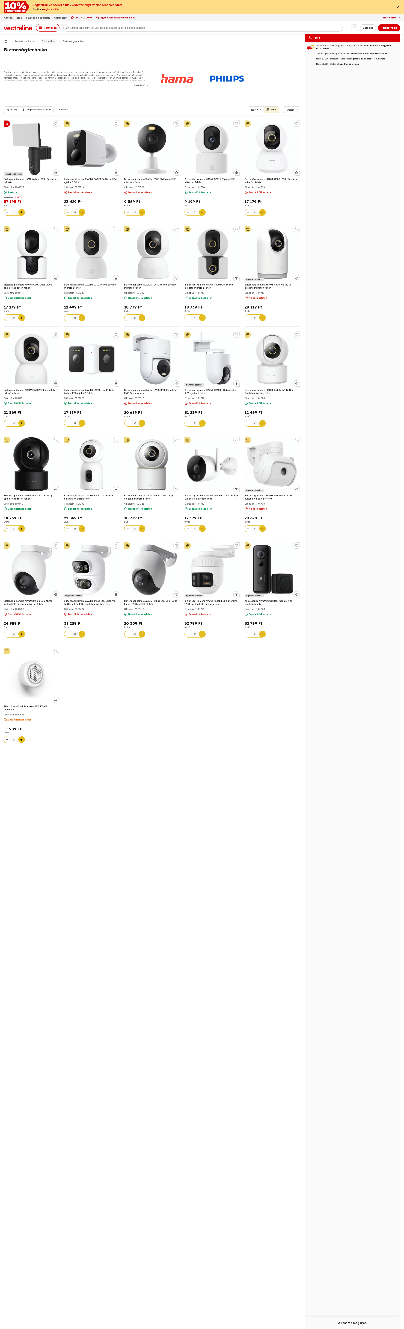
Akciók (8, 17)
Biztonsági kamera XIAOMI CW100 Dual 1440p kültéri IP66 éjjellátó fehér (89, 391)
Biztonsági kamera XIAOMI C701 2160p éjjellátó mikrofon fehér (30, 391)
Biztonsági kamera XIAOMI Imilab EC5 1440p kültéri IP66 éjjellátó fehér (269, 497)
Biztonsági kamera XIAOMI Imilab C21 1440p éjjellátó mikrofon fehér (269, 391)
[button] (256, 109)
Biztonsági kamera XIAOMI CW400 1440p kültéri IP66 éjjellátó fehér (210, 391)
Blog (19, 17)
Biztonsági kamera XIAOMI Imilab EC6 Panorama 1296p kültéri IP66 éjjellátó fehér (210, 602)
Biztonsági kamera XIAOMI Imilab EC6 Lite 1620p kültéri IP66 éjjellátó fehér (150, 602)
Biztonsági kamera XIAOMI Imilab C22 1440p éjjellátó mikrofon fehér (28, 497)
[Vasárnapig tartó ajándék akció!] (67, 124)
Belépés (368, 27)
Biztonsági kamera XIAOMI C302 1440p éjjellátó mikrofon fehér (90, 286)
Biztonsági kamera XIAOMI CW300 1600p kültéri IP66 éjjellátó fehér (150, 391)
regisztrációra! (51, 9)
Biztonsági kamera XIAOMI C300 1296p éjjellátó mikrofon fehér (271, 181)
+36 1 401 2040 (83, 17)
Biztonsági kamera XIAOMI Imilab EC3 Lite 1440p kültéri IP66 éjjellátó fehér (211, 497)
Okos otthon (48, 41)
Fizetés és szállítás (38, 17)
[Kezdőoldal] (6, 41)
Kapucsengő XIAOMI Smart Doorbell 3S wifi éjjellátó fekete (268, 602)
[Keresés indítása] (67, 28)
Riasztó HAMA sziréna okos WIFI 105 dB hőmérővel (25, 708)
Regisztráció (389, 27)
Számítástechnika (24, 41)
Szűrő (14, 109)
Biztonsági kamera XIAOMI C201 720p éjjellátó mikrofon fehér (209, 181)
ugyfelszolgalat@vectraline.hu (117, 17)
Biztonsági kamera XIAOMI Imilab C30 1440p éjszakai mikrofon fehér (88, 497)
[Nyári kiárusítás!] (7, 124)
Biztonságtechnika (73, 41)
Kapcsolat (60, 17)
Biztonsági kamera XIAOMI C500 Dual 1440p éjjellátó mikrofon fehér (208, 286)
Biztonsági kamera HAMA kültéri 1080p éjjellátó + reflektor (31, 181)
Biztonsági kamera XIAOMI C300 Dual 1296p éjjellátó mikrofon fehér (28, 286)
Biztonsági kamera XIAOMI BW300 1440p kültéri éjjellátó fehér (90, 181)
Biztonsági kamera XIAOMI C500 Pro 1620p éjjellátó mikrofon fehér (268, 286)
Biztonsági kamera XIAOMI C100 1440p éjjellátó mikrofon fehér (150, 181)
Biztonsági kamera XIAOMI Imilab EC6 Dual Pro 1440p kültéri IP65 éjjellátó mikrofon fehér (89, 602)
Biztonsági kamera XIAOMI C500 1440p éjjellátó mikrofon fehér (150, 286)
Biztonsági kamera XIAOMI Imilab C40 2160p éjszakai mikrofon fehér (148, 497)
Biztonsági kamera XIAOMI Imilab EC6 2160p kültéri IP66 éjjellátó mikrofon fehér (28, 602)
